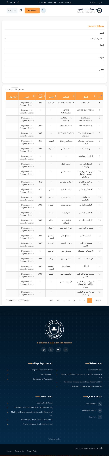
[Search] (21, 10)
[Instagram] (11, 2)
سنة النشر (40, 96)
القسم (102, 33)
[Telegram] (7, 2)
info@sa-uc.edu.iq (89, 410)
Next (51, 300)
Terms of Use (19, 451)
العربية (100, 2)
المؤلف (101, 57)
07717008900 (91, 404)
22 (58, 300)
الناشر (102, 70)
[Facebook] (18, 2)
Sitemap (9, 451)
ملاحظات (12, 97)
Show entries (15, 89)
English (93, 2)
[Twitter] (15, 2)
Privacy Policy (32, 451)
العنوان (101, 45)
